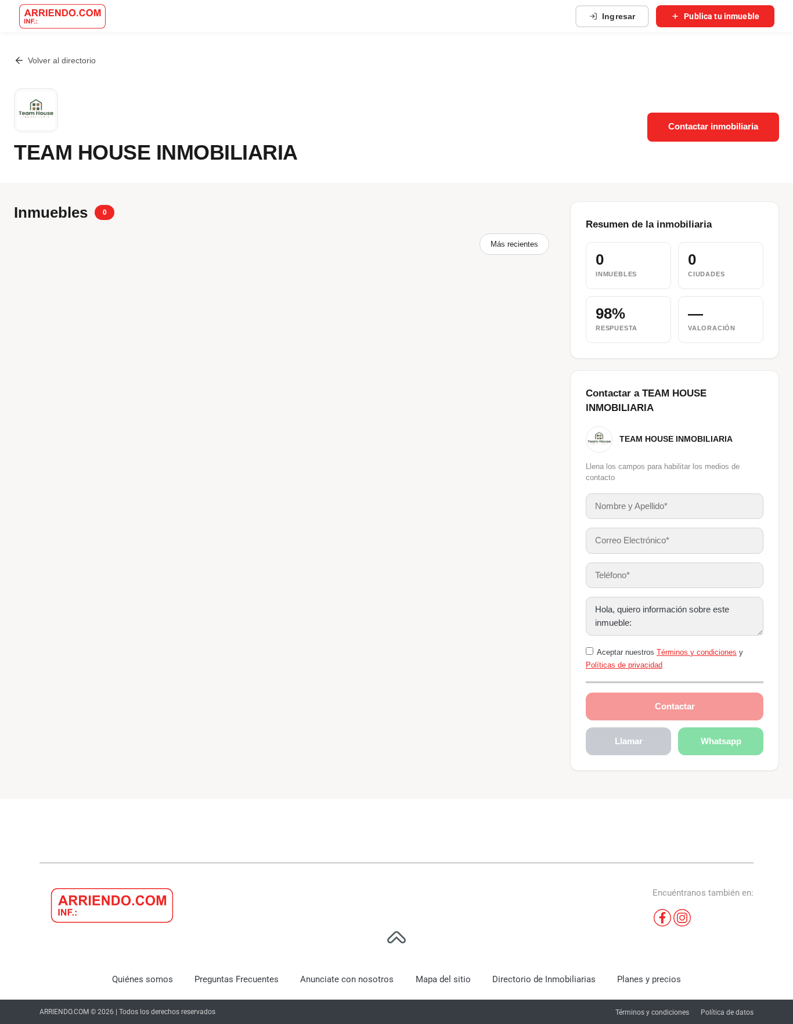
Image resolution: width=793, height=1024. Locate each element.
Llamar (629, 741)
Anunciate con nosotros (347, 979)
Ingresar (618, 16)
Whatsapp (721, 741)
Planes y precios (649, 979)
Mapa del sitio (443, 979)
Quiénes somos (142, 979)
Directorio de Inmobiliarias (544, 979)
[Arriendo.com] (62, 16)
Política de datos (727, 1012)
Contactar (675, 706)
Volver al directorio (62, 60)
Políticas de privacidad (624, 665)
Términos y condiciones (697, 652)
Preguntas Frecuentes (236, 979)
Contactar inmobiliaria (713, 126)
